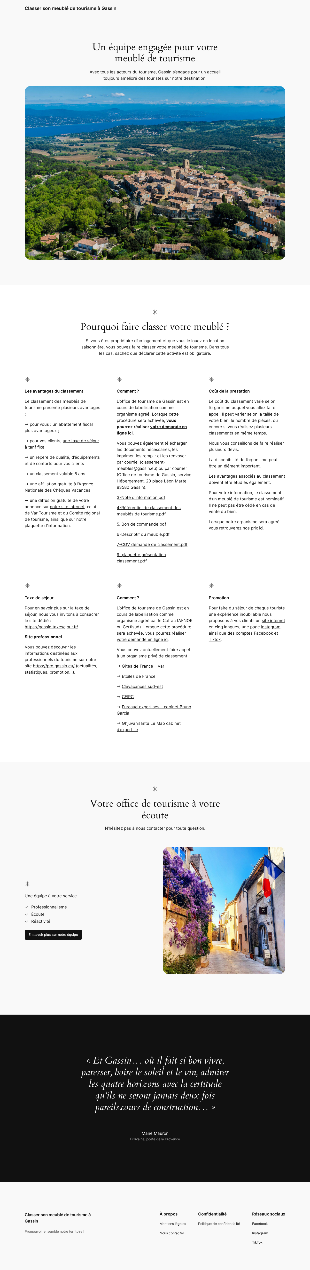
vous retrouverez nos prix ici (236, 528)
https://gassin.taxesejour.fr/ (51, 626)
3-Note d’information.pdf (141, 497)
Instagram (270, 626)
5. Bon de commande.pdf (141, 524)
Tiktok (215, 639)
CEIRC (128, 696)
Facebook (264, 633)
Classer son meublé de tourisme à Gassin (70, 8)
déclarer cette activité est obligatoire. (175, 353)
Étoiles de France (138, 676)
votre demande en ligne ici (142, 639)
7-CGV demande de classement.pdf (152, 544)
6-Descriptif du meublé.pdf (143, 534)
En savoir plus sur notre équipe (53, 934)
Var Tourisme (44, 513)
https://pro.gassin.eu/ (54, 665)
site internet (273, 620)
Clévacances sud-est (142, 686)
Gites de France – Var (143, 666)
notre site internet (67, 506)
